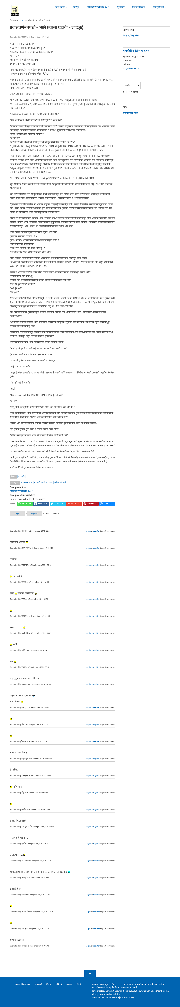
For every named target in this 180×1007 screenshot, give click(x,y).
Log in (17, 513)
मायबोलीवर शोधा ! (131, 113)
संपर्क (135, 988)
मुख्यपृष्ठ (21, 20)
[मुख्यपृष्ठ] (15, 10)
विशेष (48, 984)
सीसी (78, 984)
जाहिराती (58, 984)
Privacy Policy (112, 998)
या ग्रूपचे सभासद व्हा (131, 68)
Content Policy (127, 998)
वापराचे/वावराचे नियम (101, 988)
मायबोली (21, 476)
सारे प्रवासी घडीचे (60, 482)
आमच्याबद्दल (126, 988)
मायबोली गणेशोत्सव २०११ (43, 482)
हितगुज (76, 7)
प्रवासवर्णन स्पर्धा (26, 482)
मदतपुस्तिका (158, 7)
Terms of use (98, 998)
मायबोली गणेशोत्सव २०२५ (98, 7)
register (34, 513)
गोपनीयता (116, 988)
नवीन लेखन (60, 7)
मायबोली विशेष (138, 7)
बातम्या (69, 984)
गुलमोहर (120, 7)
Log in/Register (131, 35)
